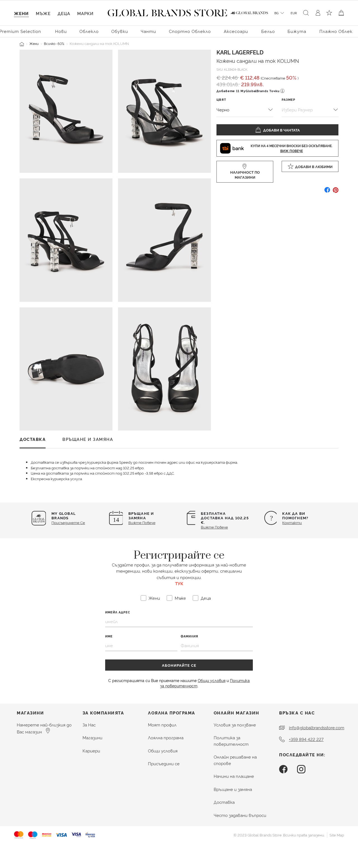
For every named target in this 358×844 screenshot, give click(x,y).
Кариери (91, 751)
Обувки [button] (119, 31)
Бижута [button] (297, 31)
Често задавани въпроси (240, 815)
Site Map (336, 834)
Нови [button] (61, 31)
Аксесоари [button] (236, 31)
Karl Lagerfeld (239, 52)
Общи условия (211, 680)
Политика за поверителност (231, 741)
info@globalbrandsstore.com (316, 727)
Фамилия (189, 636)
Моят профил (162, 725)
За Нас (89, 725)
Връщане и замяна (233, 789)
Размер (288, 99)
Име (109, 636)
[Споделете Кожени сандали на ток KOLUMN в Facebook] (327, 192)
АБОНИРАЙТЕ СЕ (179, 665)
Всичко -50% (54, 43)
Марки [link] (85, 13)
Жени (34, 43)
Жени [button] (21, 13)
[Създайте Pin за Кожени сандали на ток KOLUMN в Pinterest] (335, 192)
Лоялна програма (165, 737)
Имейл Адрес (117, 612)
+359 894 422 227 (306, 739)
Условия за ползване (235, 725)
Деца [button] (64, 13)
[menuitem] (61, 31)
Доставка (224, 802)
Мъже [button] (43, 13)
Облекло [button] (89, 31)
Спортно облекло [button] (190, 31)
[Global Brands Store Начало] (167, 11)
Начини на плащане (234, 776)
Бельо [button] (268, 31)
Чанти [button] (148, 31)
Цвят (221, 99)
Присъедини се (164, 763)
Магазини (92, 737)
